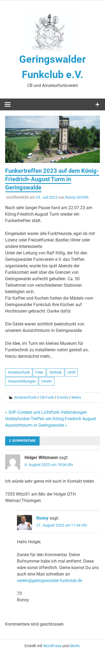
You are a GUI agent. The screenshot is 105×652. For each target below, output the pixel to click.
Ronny (42, 518)
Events (62, 397)
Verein (46, 381)
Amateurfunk (19, 372)
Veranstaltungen (22, 381)
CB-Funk (47, 397)
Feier (39, 372)
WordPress (52, 646)
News (76, 397)
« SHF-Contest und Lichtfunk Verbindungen (46, 412)
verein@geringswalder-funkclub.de (49, 580)
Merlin (74, 646)
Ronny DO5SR (77, 197)
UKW (71, 372)
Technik (55, 372)
